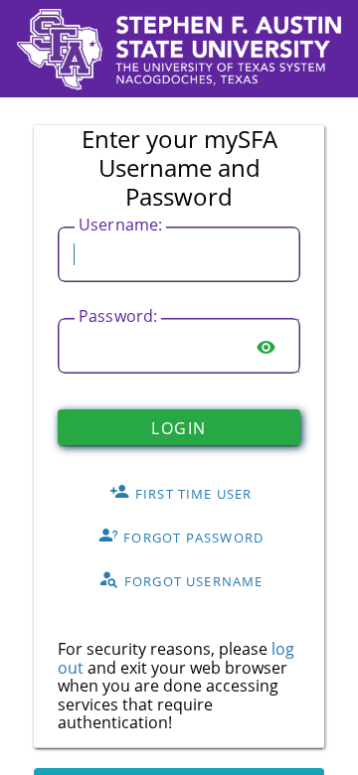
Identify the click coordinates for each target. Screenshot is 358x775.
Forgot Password (191, 537)
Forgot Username (192, 581)
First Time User (192, 494)
